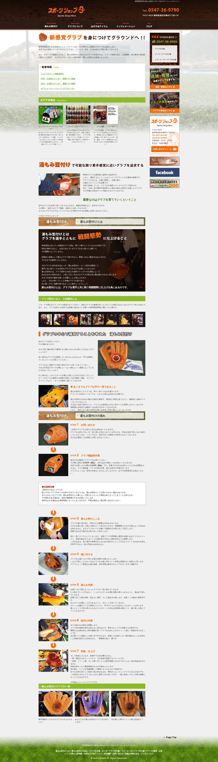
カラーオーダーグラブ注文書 (165, 59)
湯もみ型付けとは (63, 751)
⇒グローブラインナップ (48, 216)
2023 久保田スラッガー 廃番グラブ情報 (58, 84)
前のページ (83, 605)
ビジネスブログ (147, 754)
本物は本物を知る (132, 754)
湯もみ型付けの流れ (80, 751)
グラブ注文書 (160, 49)
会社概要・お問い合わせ (113, 754)
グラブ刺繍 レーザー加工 (106, 126)
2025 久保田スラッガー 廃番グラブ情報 (58, 79)
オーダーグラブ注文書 (163, 54)
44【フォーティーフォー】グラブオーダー (58, 89)
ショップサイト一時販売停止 (52, 74)
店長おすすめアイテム (93, 754)
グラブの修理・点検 (154, 751)
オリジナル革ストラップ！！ (78, 126)
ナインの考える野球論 (73, 754)
